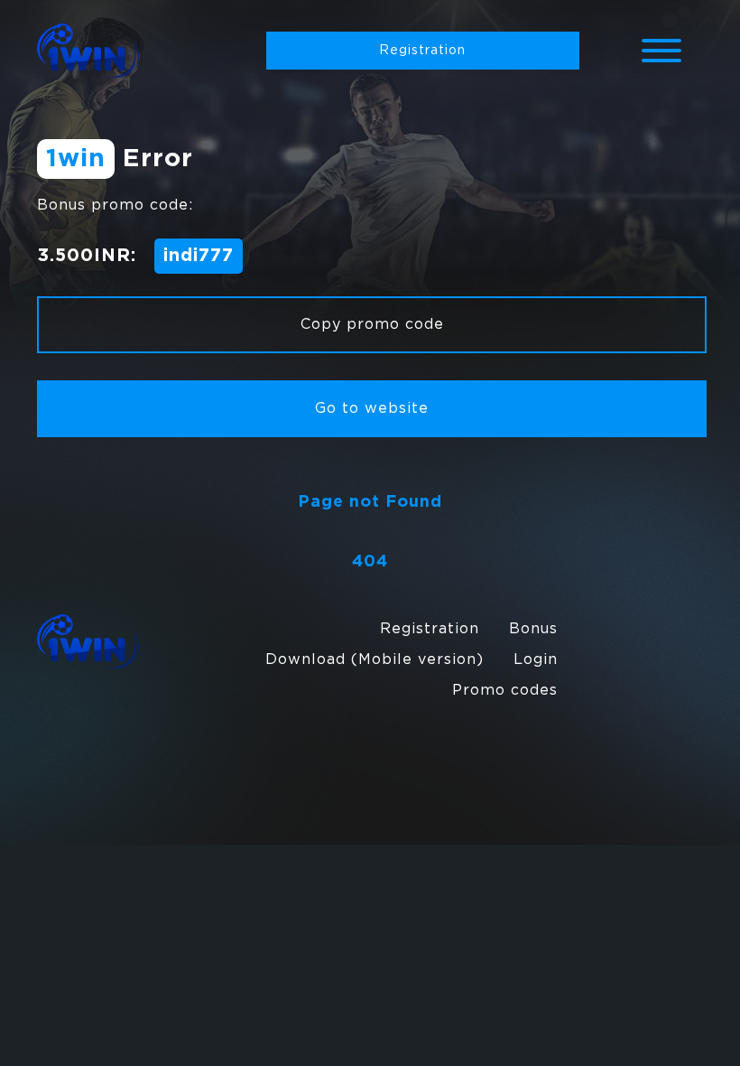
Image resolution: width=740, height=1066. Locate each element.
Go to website (372, 409)
